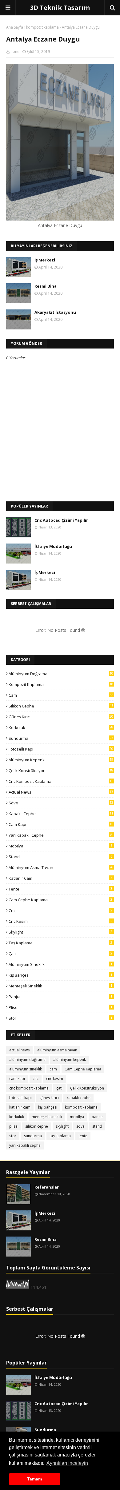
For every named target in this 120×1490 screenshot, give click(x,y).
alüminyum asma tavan (60, 867)
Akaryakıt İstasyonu (55, 312)
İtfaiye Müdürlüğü (53, 546)
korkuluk (61, 727)
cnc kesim (60, 921)
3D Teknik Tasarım (60, 7)
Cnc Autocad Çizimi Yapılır (61, 520)
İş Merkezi (44, 260)
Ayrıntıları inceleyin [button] (67, 1463)
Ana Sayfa (14, 27)
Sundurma (45, 1429)
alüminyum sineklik (60, 964)
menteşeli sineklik (60, 986)
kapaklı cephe (61, 813)
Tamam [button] (34, 1478)
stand (60, 856)
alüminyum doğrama (61, 673)
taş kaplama (60, 943)
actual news (61, 792)
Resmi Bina (45, 286)
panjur (60, 996)
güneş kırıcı (61, 716)
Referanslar (46, 1187)
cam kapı (60, 824)
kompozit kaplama (42, 27)
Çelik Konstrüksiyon (61, 770)
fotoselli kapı (61, 749)
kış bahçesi (60, 975)
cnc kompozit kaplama (61, 781)
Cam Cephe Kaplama (60, 899)
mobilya (60, 846)
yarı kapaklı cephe (60, 835)
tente (60, 889)
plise (60, 1007)
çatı (60, 953)
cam (61, 695)
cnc (60, 910)
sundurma (61, 738)
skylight (60, 932)
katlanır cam (60, 878)
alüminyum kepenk (61, 760)
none (14, 51)
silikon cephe (61, 706)
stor (60, 1018)
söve (61, 803)
